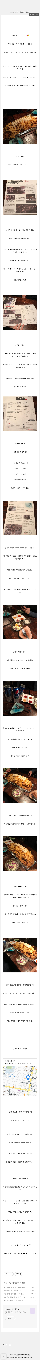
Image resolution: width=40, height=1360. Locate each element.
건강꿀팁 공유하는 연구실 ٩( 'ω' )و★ (15, 1313)
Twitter (16, 1357)
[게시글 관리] (11, 1274)
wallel (28, 1354)
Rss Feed (9, 1357)
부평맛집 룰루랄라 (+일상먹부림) (13, 1297)
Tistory (18, 1354)
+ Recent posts (6, 1345)
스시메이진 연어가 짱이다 (11, 1290)
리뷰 (5, 1283)
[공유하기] (8, 1274)
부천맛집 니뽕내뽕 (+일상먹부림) (13, 1300)
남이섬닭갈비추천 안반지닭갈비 (13, 1287)
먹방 (10, 1283)
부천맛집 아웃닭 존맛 (20, 12)
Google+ (30, 1357)
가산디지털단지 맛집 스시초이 (13, 1294)
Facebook (20, 1357)
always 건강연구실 (12, 1309)
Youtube (26, 1357)
